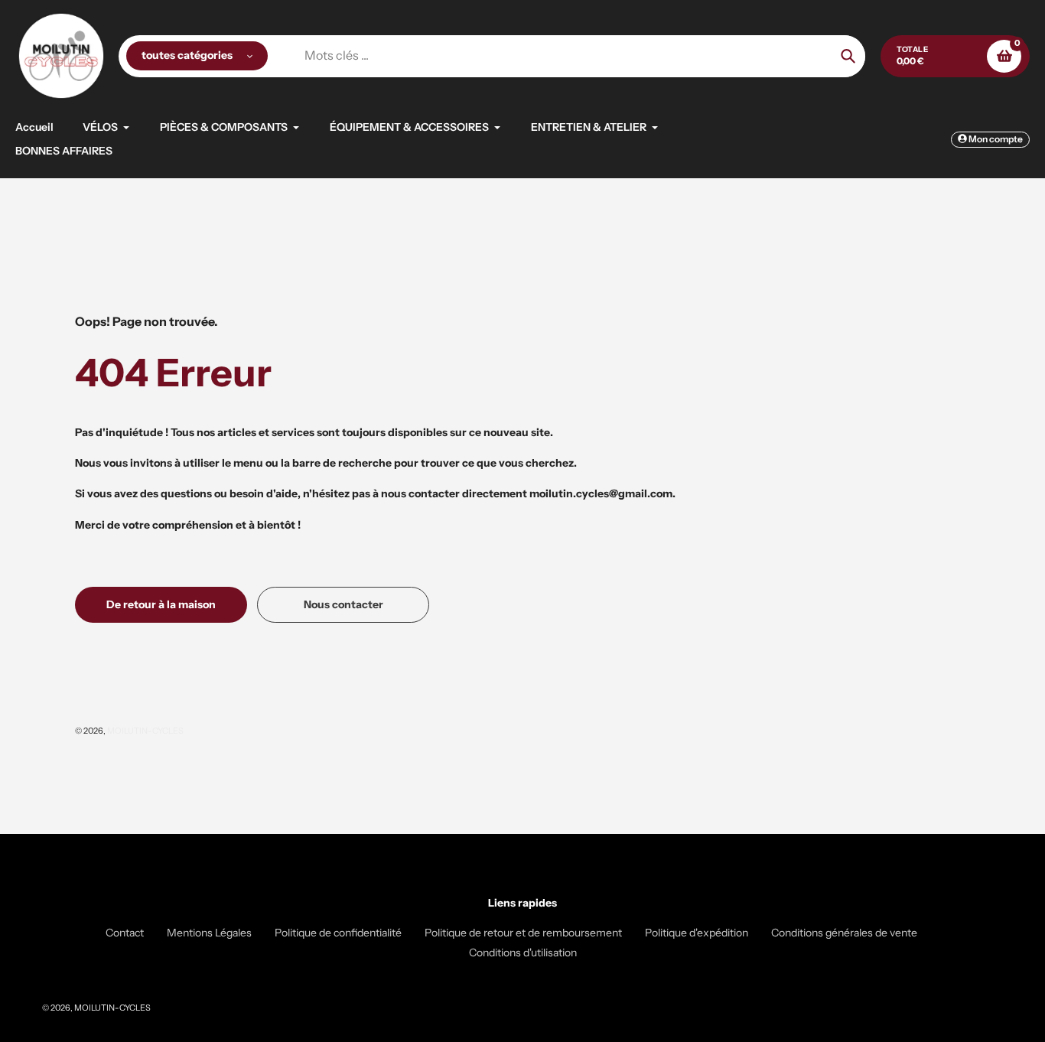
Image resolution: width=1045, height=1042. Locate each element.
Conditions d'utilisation (523, 952)
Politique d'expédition (696, 932)
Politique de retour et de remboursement (523, 932)
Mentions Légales (209, 932)
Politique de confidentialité (338, 932)
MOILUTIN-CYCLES (145, 730)
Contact (125, 932)
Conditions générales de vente (844, 932)
